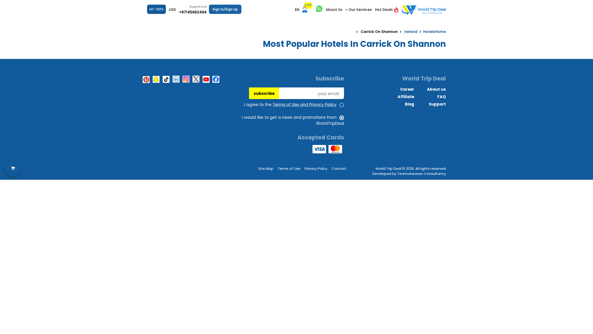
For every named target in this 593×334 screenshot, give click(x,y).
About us (436, 89)
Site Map (265, 168)
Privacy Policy (316, 168)
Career (407, 89)
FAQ (441, 97)
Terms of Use (289, 168)
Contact (338, 168)
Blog (409, 104)
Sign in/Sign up (225, 9)
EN (297, 9)
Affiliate (405, 97)
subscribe (264, 93)
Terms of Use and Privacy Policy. (290, 104)
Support (437, 104)
